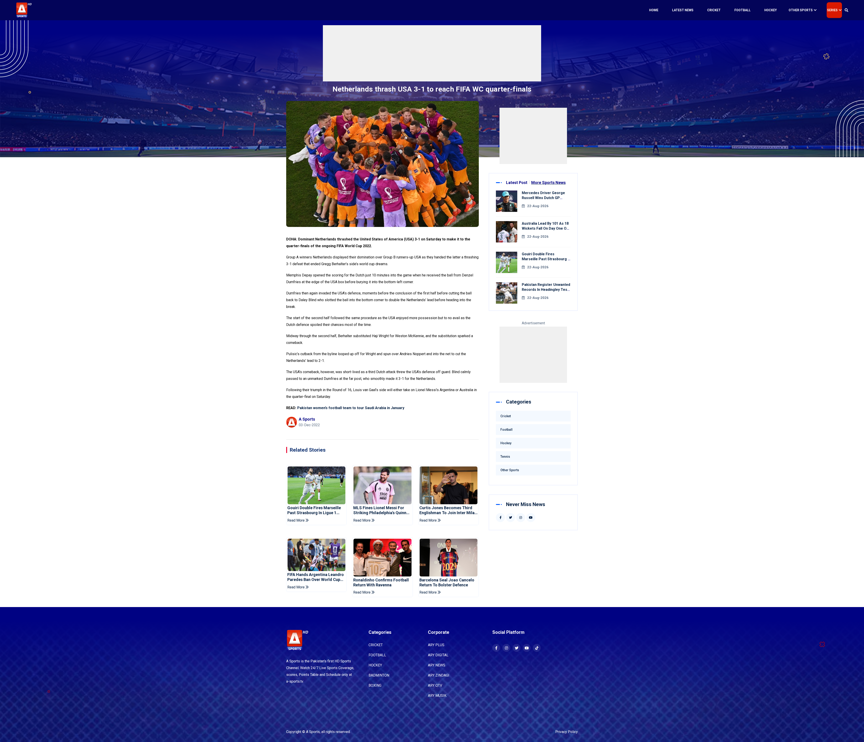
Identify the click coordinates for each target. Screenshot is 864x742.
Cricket (714, 10)
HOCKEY (375, 665)
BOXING (375, 685)
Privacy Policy (566, 732)
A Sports (313, 732)
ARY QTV (435, 685)
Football (742, 10)
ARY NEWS (436, 665)
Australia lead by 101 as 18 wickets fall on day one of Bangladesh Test (545, 228)
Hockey (770, 10)
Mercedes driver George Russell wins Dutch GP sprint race (543, 198)
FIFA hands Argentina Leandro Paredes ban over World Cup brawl (315, 577)
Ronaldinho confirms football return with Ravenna (381, 582)
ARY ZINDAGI (438, 675)
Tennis (505, 456)
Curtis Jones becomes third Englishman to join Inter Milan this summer (448, 510)
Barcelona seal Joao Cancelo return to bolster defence (446, 582)
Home (653, 10)
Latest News (682, 10)
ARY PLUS (436, 645)
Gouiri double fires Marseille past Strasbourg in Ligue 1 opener (314, 510)
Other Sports (801, 10)
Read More (296, 520)
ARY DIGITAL (438, 655)
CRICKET (376, 645)
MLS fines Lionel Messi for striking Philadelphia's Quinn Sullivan (379, 510)
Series (832, 10)
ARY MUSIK (437, 695)
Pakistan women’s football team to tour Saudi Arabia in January (351, 408)
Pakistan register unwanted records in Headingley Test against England (546, 289)
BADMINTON (379, 675)
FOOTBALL (377, 655)
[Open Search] (846, 10)
